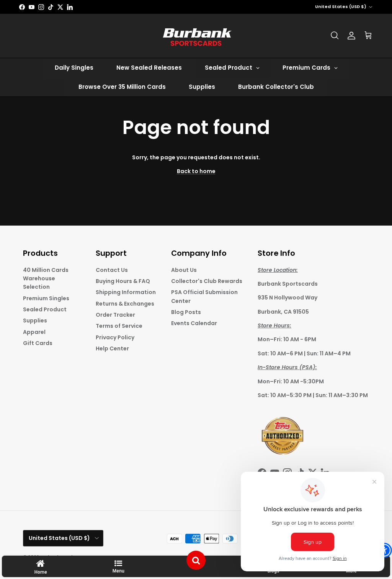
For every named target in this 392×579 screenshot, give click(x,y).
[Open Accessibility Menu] (384, 550)
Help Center (112, 348)
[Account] (351, 35)
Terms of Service (119, 326)
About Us (184, 270)
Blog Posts (186, 312)
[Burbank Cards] (196, 35)
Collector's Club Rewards (206, 281)
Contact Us (112, 270)
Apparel (34, 332)
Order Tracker (115, 315)
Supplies (35, 320)
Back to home (196, 171)
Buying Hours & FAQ (123, 281)
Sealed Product (45, 309)
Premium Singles (46, 298)
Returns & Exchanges (125, 303)
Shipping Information (126, 292)
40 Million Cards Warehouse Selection (46, 278)
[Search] (334, 36)
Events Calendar (194, 323)
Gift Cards (37, 343)
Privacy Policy (115, 337)
